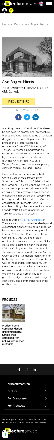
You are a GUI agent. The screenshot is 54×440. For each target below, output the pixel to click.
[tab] (27, 383)
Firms (17, 24)
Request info (18, 101)
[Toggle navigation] (49, 3)
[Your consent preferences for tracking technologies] (5, 435)
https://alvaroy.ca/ (27, 110)
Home (6, 24)
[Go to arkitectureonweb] (19, 3)
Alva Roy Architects (31, 219)
